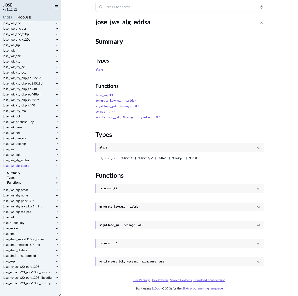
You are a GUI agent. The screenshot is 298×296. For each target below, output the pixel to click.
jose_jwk (9, 50)
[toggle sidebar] (55, 6)
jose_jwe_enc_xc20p (16, 39)
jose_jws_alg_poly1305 (18, 201)
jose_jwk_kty (11, 61)
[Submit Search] (100, 7)
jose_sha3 (9, 233)
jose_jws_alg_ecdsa (16, 160)
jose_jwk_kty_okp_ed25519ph (23, 83)
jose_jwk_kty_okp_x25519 (21, 100)
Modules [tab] (24, 17)
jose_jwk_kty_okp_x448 (19, 105)
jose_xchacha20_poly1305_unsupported (29, 283)
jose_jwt (8, 217)
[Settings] (261, 7)
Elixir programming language (202, 288)
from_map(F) (104, 95)
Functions (14, 182)
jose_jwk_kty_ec (14, 67)
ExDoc (156, 288)
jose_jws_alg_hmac (15, 190)
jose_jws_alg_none (15, 195)
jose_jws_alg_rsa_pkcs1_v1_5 (22, 206)
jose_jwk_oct (11, 116)
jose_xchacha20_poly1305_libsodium (28, 277)
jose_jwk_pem (12, 127)
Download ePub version (209, 280)
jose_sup (9, 261)
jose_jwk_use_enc (15, 138)
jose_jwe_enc (12, 23)
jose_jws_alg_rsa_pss (17, 212)
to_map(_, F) (105, 111)
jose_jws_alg (11, 154)
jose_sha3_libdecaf (16, 250)
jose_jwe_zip (11, 45)
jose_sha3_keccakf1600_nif (21, 244)
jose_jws (8, 149)
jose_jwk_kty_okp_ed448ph (22, 94)
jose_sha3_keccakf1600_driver (24, 239)
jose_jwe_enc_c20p (16, 34)
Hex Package (141, 280)
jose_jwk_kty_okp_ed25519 (22, 78)
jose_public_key (13, 222)
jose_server (10, 228)
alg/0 (99, 69)
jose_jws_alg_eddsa (16, 165)
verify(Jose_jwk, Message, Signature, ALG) (128, 117)
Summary (13, 173)
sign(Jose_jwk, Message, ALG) (118, 106)
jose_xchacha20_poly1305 (21, 266)
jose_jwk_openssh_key (18, 122)
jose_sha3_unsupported (19, 255)
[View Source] (261, 20)
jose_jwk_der (11, 56)
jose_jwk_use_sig (14, 143)
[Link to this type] (91, 148)
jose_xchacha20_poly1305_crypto (26, 272)
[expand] (57, 23)
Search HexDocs (181, 280)
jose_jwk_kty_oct (14, 72)
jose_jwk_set (11, 132)
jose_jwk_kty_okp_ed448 (20, 89)
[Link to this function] (91, 189)
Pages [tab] (7, 17)
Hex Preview (160, 280)
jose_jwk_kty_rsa (14, 111)
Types (11, 177)
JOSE (7, 4)
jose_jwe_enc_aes (15, 28)
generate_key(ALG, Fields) (115, 100)
